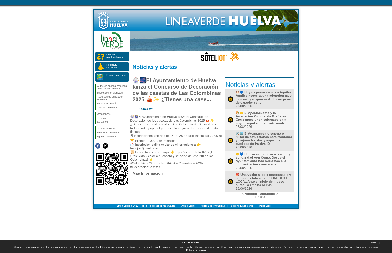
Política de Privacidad (213, 206)
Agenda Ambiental (106, 136)
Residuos (102, 118)
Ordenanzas (104, 114)
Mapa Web (265, 206)
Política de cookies (196, 250)
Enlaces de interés (107, 103)
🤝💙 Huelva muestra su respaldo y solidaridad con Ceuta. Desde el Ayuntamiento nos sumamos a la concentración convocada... (263, 159)
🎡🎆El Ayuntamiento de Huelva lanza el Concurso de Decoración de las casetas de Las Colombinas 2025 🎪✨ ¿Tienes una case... (176, 89)
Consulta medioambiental (114, 56)
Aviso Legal (188, 206)
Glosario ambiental (107, 107)
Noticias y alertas (106, 128)
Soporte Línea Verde (242, 206)
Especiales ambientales (110, 92)
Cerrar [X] (375, 242)
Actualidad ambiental (108, 132)
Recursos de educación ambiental (110, 98)
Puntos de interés (116, 75)
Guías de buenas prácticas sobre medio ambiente (112, 87)
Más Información (147, 173)
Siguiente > (269, 193)
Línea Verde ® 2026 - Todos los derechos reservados (146, 206)
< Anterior (249, 193)
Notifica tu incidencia (111, 66)
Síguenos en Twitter (105, 146)
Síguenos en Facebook (97, 146)
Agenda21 (102, 122)
